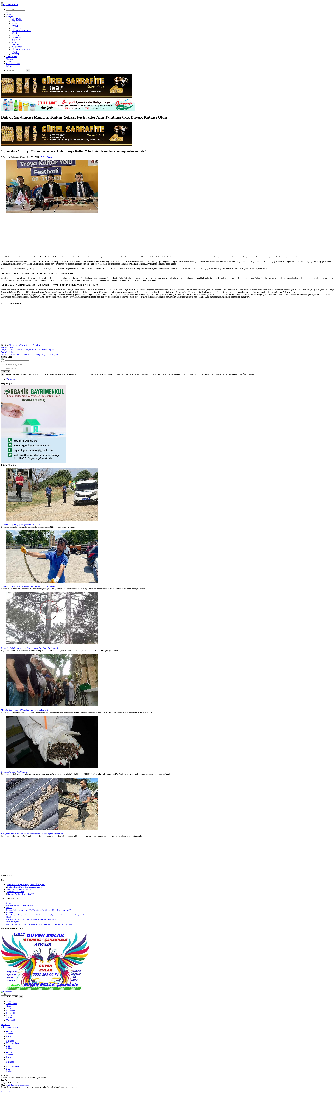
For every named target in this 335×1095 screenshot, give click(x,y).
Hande (31, 918)
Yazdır (49, 157)
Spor (8, 1045)
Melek (38, 908)
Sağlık (9, 1038)
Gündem (9, 1031)
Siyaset (9, 1036)
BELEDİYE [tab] (17, 40)
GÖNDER (5, 372)
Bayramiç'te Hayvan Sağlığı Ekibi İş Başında (26, 884)
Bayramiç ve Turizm (15, 891)
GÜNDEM (16, 19)
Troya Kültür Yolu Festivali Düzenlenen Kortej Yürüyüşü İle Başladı (29, 354)
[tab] (11, 379)
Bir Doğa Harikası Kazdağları (19, 889)
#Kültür (29, 345)
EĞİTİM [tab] (15, 54)
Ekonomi (10, 1041)
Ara (28, 71)
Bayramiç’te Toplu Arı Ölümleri (14, 772)
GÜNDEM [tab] (16, 38)
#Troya (22, 345)
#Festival (36, 345)
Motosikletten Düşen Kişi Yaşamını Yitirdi (24, 887)
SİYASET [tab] (16, 42)
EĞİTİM (15, 35)
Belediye (10, 1034)
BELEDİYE (17, 21)
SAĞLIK (15, 26)
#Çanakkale (14, 345)
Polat (19, 904)
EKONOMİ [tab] (17, 47)
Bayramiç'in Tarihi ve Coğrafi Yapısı (22, 894)
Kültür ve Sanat (12, 1043)
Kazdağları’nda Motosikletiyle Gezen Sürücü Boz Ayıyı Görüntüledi (29, 648)
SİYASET (16, 23)
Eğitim (9, 1048)
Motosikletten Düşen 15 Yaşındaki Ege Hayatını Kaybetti (24, 710)
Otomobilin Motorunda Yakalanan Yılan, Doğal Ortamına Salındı (28, 586)
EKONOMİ (17, 28)
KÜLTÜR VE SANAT (21, 30)
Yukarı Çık (5, 1024)
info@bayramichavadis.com (17, 1085)
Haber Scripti (6, 1092)
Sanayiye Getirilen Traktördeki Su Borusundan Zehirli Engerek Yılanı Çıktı (32, 834)
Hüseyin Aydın (40, 923)
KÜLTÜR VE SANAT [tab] (21, 49)
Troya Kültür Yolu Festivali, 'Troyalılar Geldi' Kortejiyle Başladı (27, 350)
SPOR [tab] (14, 52)
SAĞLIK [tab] (15, 45)
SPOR (14, 33)
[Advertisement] (79, 235)
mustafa (47, 913)
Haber (7, 347)
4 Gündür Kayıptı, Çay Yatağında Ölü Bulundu (20, 524)
